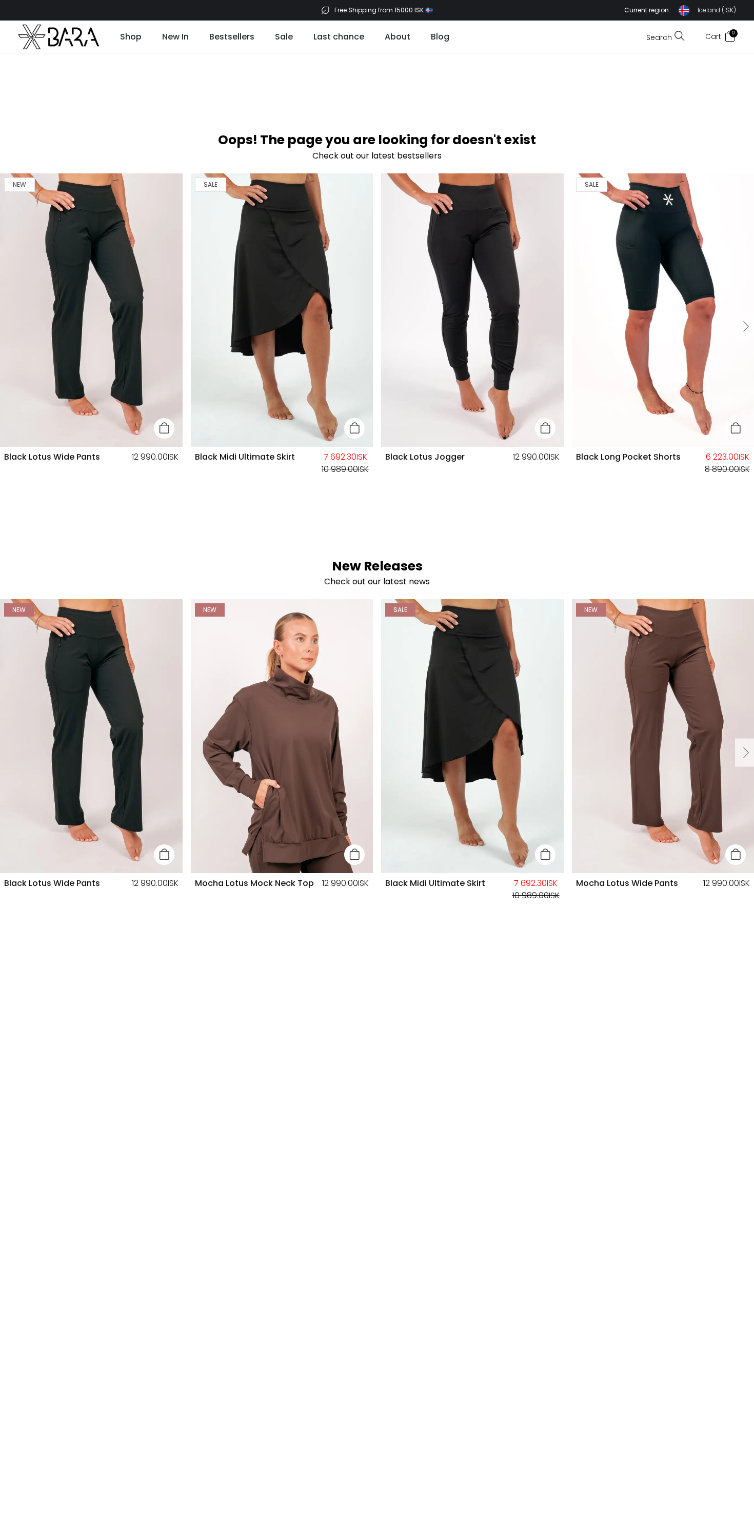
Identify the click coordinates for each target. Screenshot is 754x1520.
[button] (680, 10)
